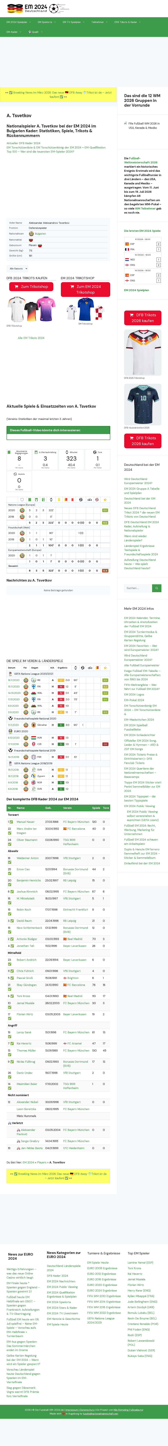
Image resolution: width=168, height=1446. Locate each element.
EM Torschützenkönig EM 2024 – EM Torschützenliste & (142, 710)
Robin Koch (24, 909)
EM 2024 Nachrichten (61, 1281)
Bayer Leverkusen (74, 946)
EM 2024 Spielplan (17, 22)
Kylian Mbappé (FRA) (141, 1296)
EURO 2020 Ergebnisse (102, 1285)
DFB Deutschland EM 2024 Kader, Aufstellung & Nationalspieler (141, 526)
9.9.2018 (13, 782)
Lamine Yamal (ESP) (140, 1262)
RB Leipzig (69, 880)
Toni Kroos (23, 996)
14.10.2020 (14, 693)
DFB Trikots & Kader (126, 22)
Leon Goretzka (26, 1109)
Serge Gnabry (30, 1141)
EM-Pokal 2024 (134, 700)
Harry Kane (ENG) (139, 1290)
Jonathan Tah (25, 946)
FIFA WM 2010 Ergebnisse (104, 1296)
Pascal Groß (25, 978)
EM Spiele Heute (57, 1324)
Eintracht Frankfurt (75, 909)
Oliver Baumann (27, 840)
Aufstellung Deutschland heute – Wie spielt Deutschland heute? (140, 564)
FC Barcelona (76, 829)
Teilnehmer (97, 22)
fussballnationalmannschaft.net (100, 1413)
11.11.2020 (13, 725)
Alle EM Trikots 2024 (31, 338)
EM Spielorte (45, 22)
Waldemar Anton (28, 858)
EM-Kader (12, 32)
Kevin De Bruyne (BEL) (142, 1318)
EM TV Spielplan (72, 22)
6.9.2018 (13, 789)
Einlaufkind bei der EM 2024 (142, 863)
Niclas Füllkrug (26, 1061)
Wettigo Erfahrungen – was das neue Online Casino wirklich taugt (21, 1273)
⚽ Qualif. (33, 32)
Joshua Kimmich (27, 891)
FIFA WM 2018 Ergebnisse (103, 1307)
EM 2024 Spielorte (59, 1302)
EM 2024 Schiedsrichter (139, 735)
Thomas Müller (26, 1050)
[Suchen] (156, 588)
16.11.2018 (13, 776)
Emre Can (23, 869)
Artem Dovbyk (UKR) (141, 1307)
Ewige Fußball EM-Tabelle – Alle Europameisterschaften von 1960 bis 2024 (142, 675)
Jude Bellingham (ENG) (142, 1301)
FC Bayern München (76, 822)
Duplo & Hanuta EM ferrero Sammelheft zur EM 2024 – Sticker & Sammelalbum (142, 854)
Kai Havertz (24, 1043)
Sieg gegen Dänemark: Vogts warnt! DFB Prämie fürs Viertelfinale (23, 1392)
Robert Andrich (26, 960)
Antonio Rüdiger (27, 939)
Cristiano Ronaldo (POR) (143, 1324)
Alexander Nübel (27, 1102)
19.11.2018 (13, 769)
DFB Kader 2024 (57, 1276)
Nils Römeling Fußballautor (128, 1410)
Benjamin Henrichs (29, 880)
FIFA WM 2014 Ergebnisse (104, 1301)
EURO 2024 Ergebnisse (102, 1290)
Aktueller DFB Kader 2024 (23, 143)
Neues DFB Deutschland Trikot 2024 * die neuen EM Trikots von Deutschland (141, 512)
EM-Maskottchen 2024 (139, 719)
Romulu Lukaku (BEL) (141, 1313)
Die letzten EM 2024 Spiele (142, 231)
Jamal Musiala (25, 1003)
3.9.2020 (13, 712)
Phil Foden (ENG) (139, 1329)
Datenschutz (87, 1410)
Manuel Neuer (26, 822)
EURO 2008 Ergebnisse (102, 1268)
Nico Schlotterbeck (29, 928)
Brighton (73, 978)
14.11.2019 (13, 757)
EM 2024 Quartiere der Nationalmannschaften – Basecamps (140, 773)
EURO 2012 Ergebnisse (101, 1274)
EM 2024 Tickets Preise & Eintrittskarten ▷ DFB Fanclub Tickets (141, 759)
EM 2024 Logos (134, 694)
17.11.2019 (13, 744)
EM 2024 (28, 1162)
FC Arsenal (74, 1043)
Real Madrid (74, 939)
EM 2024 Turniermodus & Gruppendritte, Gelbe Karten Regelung (140, 636)
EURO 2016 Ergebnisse (101, 1279)
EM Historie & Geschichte (63, 1319)
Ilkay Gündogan (27, 985)
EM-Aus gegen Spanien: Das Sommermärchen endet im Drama (22, 1346)
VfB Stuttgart (72, 858)
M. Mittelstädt (25, 898)
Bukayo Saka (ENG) (140, 1356)
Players (41, 1162)
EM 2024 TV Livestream (62, 1313)
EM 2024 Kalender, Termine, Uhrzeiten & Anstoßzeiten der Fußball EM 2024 (142, 622)
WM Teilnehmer (145, 208)
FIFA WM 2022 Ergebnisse (104, 1313)
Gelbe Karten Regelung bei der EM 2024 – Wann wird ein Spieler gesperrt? (23, 1360)
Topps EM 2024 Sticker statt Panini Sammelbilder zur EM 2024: (142, 787)
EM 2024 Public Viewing (139, 806)
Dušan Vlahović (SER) (141, 1350)
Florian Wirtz (25, 1014)
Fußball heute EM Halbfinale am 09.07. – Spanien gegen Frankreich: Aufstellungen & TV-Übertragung (23, 1305)
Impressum (72, 1410)
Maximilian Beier (27, 1084)
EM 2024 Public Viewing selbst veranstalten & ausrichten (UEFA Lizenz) (143, 816)
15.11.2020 (14, 686)
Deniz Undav (24, 1073)
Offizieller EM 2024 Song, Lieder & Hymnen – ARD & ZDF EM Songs (141, 745)
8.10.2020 (14, 737)
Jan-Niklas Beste (32, 1148)
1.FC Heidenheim (73, 1148)
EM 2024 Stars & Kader (62, 1308)
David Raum (24, 921)
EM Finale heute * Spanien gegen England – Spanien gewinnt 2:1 (23, 1287)
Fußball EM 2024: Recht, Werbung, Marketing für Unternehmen (140, 830)
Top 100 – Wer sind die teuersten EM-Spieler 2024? (40, 151)
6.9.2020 (13, 705)
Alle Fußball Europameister (141, 665)
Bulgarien (40, 233)
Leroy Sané (24, 1032)
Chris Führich (25, 971)
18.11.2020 (14, 680)
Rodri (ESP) (135, 1335)
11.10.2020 (14, 699)
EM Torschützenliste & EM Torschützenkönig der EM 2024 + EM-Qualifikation (56, 147)
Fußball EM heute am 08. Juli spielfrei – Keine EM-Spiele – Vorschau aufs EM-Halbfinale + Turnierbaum (23, 1328)
